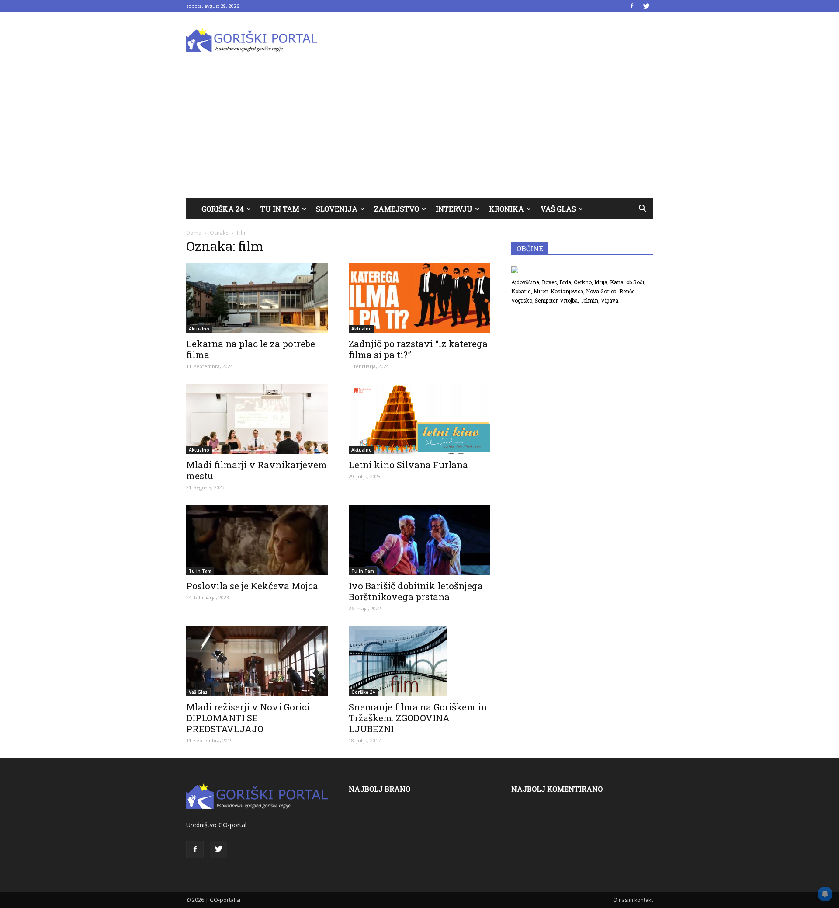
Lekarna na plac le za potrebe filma (250, 349)
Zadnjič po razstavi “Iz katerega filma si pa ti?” (418, 349)
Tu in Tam (279, 208)
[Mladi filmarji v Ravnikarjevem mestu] (257, 419)
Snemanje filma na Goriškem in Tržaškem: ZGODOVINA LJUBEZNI (418, 718)
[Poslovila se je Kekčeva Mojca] (257, 540)
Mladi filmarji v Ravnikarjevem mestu (256, 470)
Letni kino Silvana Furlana (408, 465)
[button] (642, 208)
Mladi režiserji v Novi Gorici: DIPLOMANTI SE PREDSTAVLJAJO (249, 718)
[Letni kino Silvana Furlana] (419, 419)
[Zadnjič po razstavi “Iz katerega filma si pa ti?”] (419, 298)
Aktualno (199, 329)
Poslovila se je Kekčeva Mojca (252, 586)
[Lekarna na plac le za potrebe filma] (257, 298)
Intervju (454, 208)
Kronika (506, 208)
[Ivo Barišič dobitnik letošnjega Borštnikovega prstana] (419, 540)
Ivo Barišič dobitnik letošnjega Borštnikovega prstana (416, 591)
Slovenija (336, 208)
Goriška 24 (222, 208)
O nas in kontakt (633, 900)
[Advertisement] (419, 133)
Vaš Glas (558, 208)
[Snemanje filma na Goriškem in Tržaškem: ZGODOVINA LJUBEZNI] (419, 661)
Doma (193, 233)
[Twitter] (646, 6)
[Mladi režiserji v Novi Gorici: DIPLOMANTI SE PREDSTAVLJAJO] (257, 661)
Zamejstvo (396, 208)
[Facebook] (631, 6)
